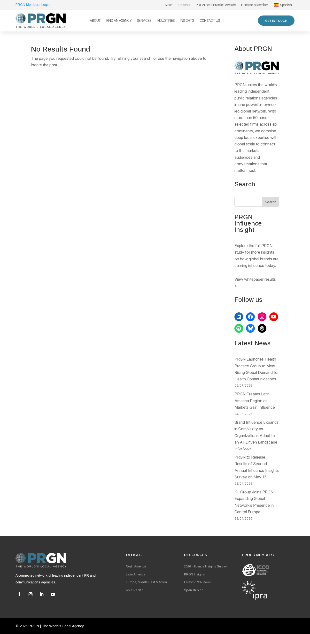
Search (270, 202)
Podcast (184, 5)
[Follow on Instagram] (30, 594)
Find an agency (119, 21)
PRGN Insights (194, 574)
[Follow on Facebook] (19, 594)
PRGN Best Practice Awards (216, 5)
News (169, 5)
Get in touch (276, 21)
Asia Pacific (134, 590)
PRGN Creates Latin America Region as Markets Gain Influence (254, 400)
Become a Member (254, 5)
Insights (187, 21)
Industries (166, 21)
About (95, 21)
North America (136, 566)
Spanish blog (193, 590)
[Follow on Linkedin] (42, 594)
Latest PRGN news (197, 582)
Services (144, 21)
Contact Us (210, 21)
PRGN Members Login (33, 5)
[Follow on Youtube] (53, 594)
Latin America (135, 574)
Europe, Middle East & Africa (146, 582)
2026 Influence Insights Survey (205, 566)
